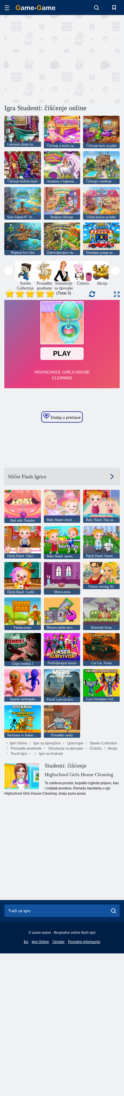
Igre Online (18, 743)
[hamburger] (7, 7)
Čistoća (95, 748)
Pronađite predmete (26, 748)
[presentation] (8, 271)
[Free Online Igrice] (35, 7)
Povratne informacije (84, 942)
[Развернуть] (117, 294)
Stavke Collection (103, 743)
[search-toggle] (96, 7)
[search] (113, 910)
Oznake (58, 942)
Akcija (112, 748)
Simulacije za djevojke (65, 748)
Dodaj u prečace (65, 417)
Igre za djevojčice (47, 743)
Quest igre (74, 743)
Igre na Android (50, 754)
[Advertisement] (53, 58)
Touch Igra (18, 754)
